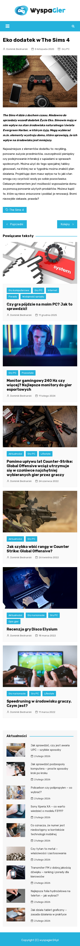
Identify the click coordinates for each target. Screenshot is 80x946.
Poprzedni (16, 224)
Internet (52, 290)
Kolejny (65, 224)
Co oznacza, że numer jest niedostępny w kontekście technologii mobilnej (48, 830)
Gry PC (66, 49)
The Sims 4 (16, 210)
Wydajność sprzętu (33, 296)
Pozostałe (28, 372)
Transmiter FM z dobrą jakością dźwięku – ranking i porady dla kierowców (51, 872)
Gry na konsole (36, 615)
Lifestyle (46, 453)
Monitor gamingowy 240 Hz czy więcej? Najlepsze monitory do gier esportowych (39, 385)
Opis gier (14, 621)
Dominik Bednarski (17, 49)
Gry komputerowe (19, 290)
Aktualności (15, 453)
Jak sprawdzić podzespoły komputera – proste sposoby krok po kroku (49, 769)
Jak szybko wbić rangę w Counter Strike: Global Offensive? (38, 548)
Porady (13, 296)
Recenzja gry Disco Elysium (32, 629)
